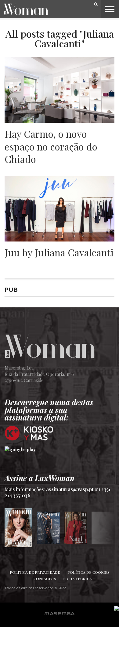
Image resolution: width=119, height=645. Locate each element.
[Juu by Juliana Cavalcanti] (59, 239)
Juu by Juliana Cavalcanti (59, 252)
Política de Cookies (88, 572)
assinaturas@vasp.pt (69, 489)
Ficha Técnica (77, 578)
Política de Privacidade (35, 572)
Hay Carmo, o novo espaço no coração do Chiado (51, 146)
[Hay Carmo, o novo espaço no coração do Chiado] (59, 121)
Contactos (45, 578)
